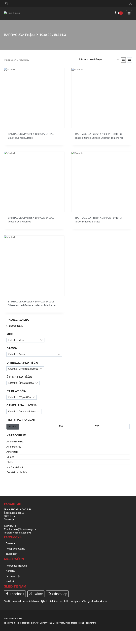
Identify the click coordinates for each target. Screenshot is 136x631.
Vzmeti (10, 456)
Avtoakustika (13, 446)
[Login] (130, 3)
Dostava (10, 543)
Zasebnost (11, 553)
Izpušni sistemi (14, 467)
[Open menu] (129, 13)
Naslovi (10, 581)
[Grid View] (123, 60)
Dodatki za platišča (16, 472)
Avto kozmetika (14, 441)
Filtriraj (12, 426)
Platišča (10, 462)
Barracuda (14, 325)
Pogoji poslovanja (15, 548)
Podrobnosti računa (16, 565)
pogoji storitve (89, 623)
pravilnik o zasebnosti (71, 623)
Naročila (10, 570)
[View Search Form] (6, 3)
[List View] (129, 60)
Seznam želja (13, 576)
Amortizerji (12, 451)
